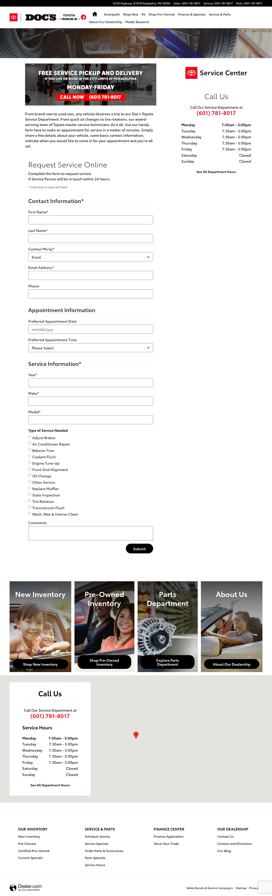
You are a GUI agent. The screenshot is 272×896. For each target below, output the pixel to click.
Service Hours (95, 864)
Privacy (253, 888)
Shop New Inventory (40, 663)
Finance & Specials (192, 14)
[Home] (15, 17)
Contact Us (225, 836)
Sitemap (241, 888)
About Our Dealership (105, 21)
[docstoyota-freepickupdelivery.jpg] (90, 85)
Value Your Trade (166, 843)
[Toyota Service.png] (216, 73)
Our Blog (224, 850)
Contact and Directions (234, 843)
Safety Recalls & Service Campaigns (209, 888)
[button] (83, 17)
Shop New (130, 14)
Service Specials (97, 843)
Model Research (137, 21)
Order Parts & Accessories (104, 850)
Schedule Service (97, 836)
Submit (139, 548)
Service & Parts (220, 14)
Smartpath (112, 14)
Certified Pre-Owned (33, 850)
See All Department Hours (216, 171)
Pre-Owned (27, 843)
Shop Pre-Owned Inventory (104, 662)
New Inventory (29, 836)
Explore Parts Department (167, 662)
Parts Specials (95, 857)
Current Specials (30, 857)
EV (143, 14)
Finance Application (169, 836)
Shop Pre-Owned (162, 14)
